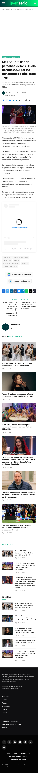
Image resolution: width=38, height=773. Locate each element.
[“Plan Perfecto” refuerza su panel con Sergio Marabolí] (7, 643)
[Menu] (3, 3)
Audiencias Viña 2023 (20, 257)
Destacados (7, 260)
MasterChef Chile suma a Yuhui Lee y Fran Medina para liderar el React (17, 364)
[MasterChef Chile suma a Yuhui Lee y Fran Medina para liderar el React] (19, 351)
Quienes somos (11, 754)
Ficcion (4, 703)
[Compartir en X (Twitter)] (6, 100)
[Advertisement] (19, 33)
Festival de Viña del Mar (11, 57)
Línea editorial (25, 754)
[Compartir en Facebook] (3, 100)
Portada (4, 9)
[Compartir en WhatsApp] (23, 100)
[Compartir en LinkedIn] (16, 100)
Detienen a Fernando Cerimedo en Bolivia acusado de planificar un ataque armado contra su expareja (18, 495)
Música (4, 700)
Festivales (25, 263)
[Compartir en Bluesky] (10, 100)
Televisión (5, 696)
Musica (5, 266)
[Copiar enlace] (29, 100)
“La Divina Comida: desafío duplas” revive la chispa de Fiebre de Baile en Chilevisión (17, 427)
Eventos (16, 260)
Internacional (6, 706)
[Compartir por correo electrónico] (19, 100)
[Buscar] (35, 3)
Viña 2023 (13, 266)
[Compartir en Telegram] (13, 100)
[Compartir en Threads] (26, 100)
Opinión (4, 709)
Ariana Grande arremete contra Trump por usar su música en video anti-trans (17, 395)
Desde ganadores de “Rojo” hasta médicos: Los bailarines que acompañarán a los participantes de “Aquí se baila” (10, 308)
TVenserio (12, 93)
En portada (7, 545)
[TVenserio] (19, 3)
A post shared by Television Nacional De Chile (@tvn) (18, 249)
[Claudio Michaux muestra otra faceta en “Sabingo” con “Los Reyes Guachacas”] (7, 618)
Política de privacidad (18, 757)
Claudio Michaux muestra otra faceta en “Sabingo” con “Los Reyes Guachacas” (25, 618)
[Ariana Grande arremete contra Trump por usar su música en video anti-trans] (19, 381)
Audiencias (7, 257)
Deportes (5, 713)
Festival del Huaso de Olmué (11, 724)
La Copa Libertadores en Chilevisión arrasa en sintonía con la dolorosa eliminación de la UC (16, 527)
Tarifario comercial (19, 760)
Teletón (4, 728)
